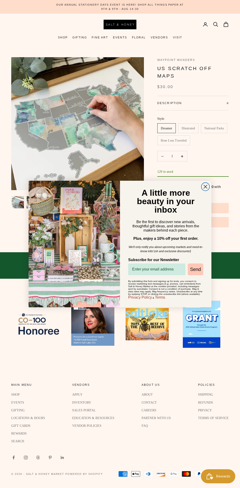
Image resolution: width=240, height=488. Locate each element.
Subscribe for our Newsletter (153, 260)
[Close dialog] (205, 187)
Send (195, 269)
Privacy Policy (140, 297)
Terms (160, 297)
